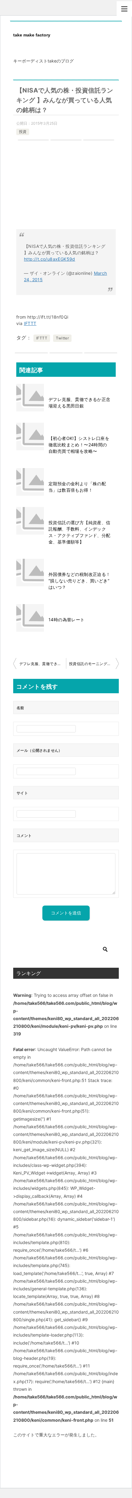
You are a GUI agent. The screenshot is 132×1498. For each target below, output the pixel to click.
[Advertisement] (66, 187)
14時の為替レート (67, 619)
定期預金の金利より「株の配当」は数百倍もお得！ (77, 487)
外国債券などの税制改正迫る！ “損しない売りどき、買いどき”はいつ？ (80, 581)
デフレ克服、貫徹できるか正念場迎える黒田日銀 (80, 402)
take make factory (31, 34)
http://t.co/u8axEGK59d (49, 259)
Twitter (62, 338)
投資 (22, 131)
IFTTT (30, 323)
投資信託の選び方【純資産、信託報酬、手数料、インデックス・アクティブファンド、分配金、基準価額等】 (80, 532)
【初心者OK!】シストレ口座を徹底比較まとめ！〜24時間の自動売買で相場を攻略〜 (79, 445)
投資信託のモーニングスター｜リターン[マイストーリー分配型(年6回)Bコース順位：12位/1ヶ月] (94, 663)
